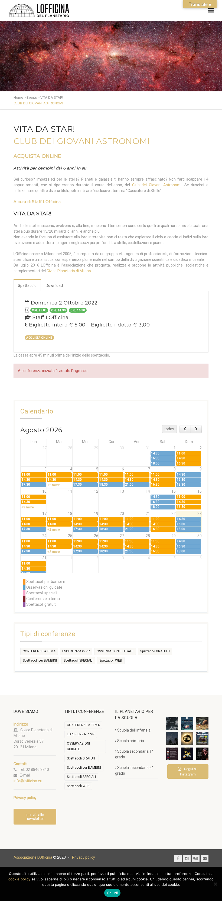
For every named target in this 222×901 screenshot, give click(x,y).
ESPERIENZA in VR (76, 651)
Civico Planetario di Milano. (69, 271)
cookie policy (19, 879)
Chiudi (112, 893)
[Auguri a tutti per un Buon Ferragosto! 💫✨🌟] (172, 723)
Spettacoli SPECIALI (78, 660)
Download (54, 285)
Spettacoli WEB (110, 660)
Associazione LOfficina (33, 857)
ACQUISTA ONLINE (37, 156)
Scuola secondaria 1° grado (134, 754)
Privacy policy (83, 857)
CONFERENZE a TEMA (39, 651)
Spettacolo (27, 285)
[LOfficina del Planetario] (39, 10)
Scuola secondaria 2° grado (134, 770)
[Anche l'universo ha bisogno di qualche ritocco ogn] (187, 754)
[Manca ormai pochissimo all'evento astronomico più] (187, 738)
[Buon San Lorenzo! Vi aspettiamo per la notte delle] (172, 738)
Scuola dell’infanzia (134, 730)
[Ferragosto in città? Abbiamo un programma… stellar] (187, 723)
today (169, 429)
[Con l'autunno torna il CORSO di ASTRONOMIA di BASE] (202, 738)
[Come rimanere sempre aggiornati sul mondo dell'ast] (172, 754)
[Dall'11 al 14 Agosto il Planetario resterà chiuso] (202, 723)
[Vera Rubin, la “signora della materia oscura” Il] (202, 754)
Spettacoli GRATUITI (155, 651)
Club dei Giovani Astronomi (157, 185)
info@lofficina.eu (28, 781)
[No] (215, 884)
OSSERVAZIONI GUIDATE (115, 651)
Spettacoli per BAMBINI (40, 660)
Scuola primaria (130, 741)
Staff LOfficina (46, 201)
